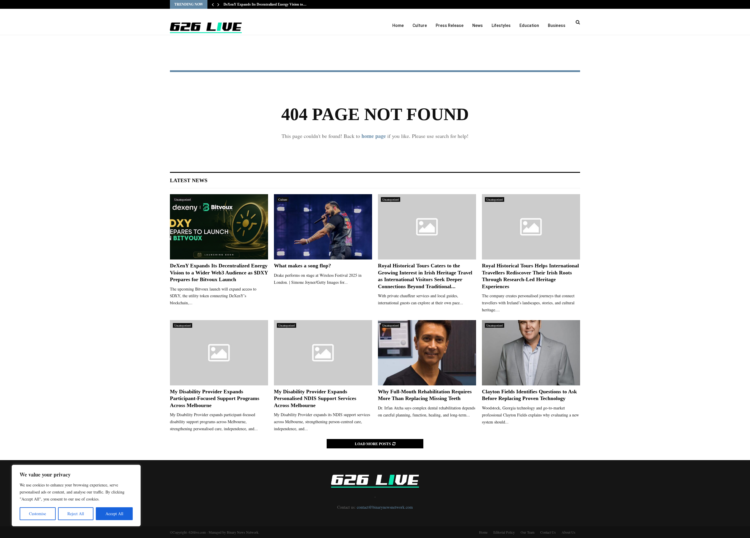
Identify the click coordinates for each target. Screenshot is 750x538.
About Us (568, 532)
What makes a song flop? (302, 266)
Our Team (527, 532)
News (477, 25)
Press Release (449, 25)
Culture (419, 25)
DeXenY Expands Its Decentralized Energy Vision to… (265, 4)
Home (398, 25)
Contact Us (548, 532)
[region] (76, 495)
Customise (37, 513)
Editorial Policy (504, 532)
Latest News (188, 180)
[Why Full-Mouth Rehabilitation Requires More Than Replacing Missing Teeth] (427, 352)
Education (529, 25)
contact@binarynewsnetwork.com (385, 507)
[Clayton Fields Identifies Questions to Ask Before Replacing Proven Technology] (531, 352)
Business (556, 25)
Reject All (75, 513)
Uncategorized (182, 199)
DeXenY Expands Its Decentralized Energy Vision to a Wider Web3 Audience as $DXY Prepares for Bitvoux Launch (219, 272)
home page (374, 136)
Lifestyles (501, 25)
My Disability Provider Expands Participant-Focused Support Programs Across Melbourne (214, 398)
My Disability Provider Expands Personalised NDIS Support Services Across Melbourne (315, 398)
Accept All (114, 513)
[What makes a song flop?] (323, 226)
